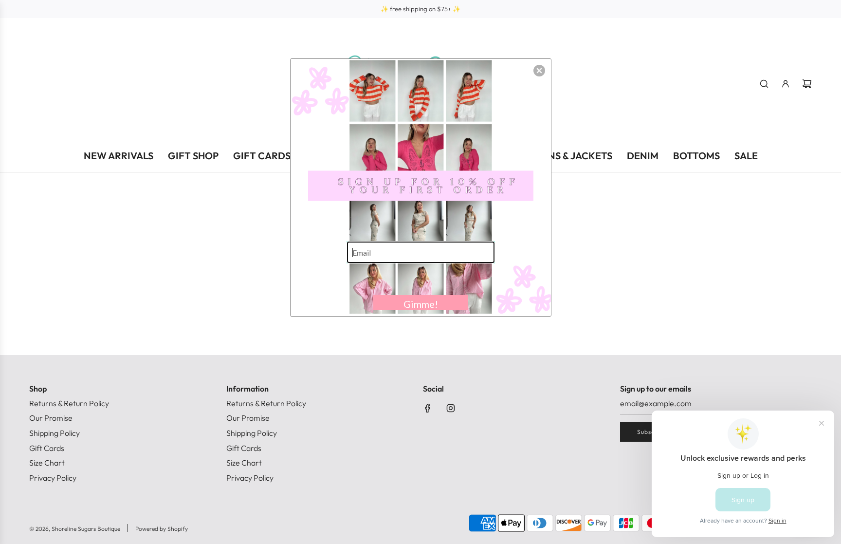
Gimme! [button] (420, 304)
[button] (539, 70)
